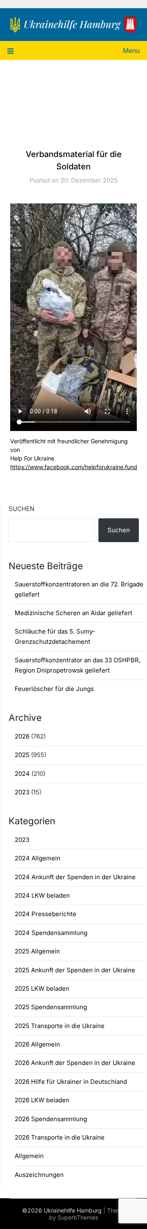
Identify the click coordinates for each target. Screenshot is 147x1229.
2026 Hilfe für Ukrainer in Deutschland (71, 1081)
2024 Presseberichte (45, 914)
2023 (22, 792)
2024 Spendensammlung (51, 933)
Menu (131, 50)
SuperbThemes (78, 1217)
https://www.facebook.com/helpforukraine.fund (73, 466)
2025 (22, 755)
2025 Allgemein (37, 951)
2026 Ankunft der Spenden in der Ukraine (75, 1063)
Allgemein (29, 1156)
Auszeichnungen (39, 1175)
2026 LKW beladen (42, 1100)
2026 (22, 736)
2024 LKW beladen (42, 895)
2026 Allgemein (37, 1044)
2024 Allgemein (37, 858)
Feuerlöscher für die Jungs (54, 689)
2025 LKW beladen (42, 988)
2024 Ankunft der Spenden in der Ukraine (75, 877)
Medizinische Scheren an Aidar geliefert (73, 613)
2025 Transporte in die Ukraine (60, 1026)
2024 (22, 774)
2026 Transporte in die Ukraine (60, 1137)
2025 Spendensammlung (51, 1007)
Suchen (21, 509)
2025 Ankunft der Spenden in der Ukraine (75, 970)
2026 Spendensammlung (51, 1119)
